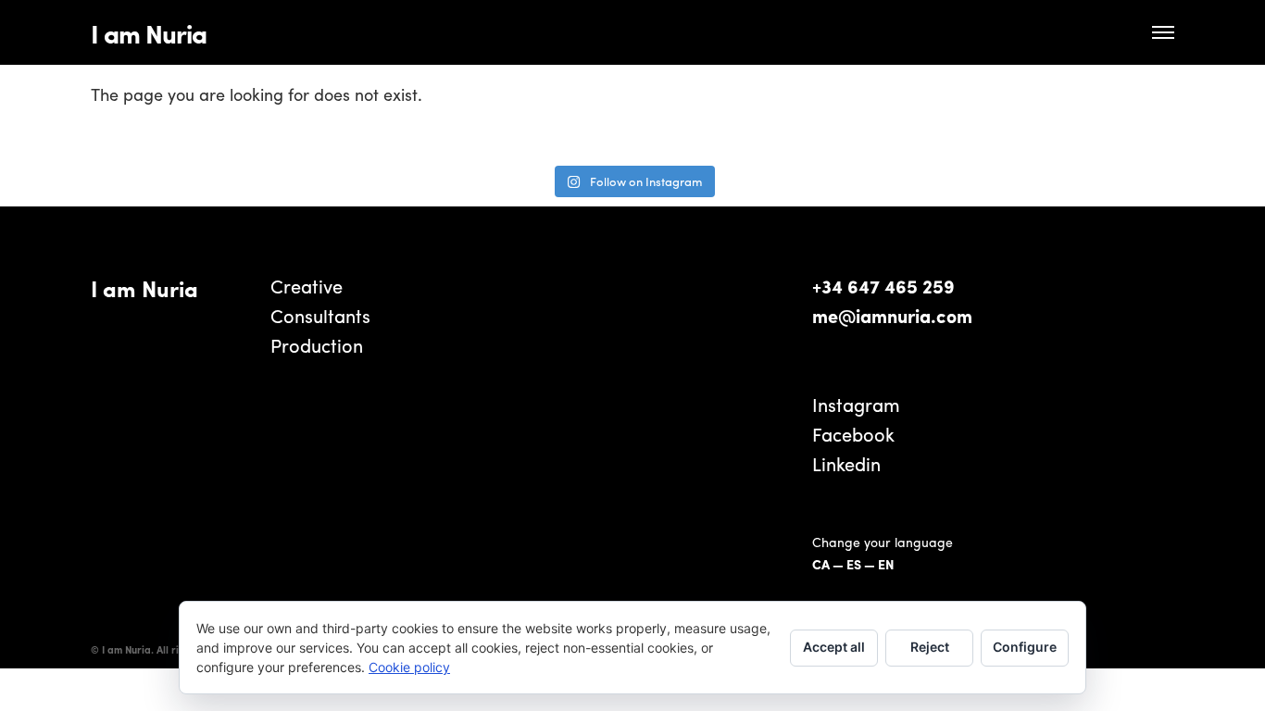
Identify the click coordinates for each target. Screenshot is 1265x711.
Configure (1025, 647)
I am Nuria (149, 32)
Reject (929, 647)
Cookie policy (409, 667)
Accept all (834, 647)
